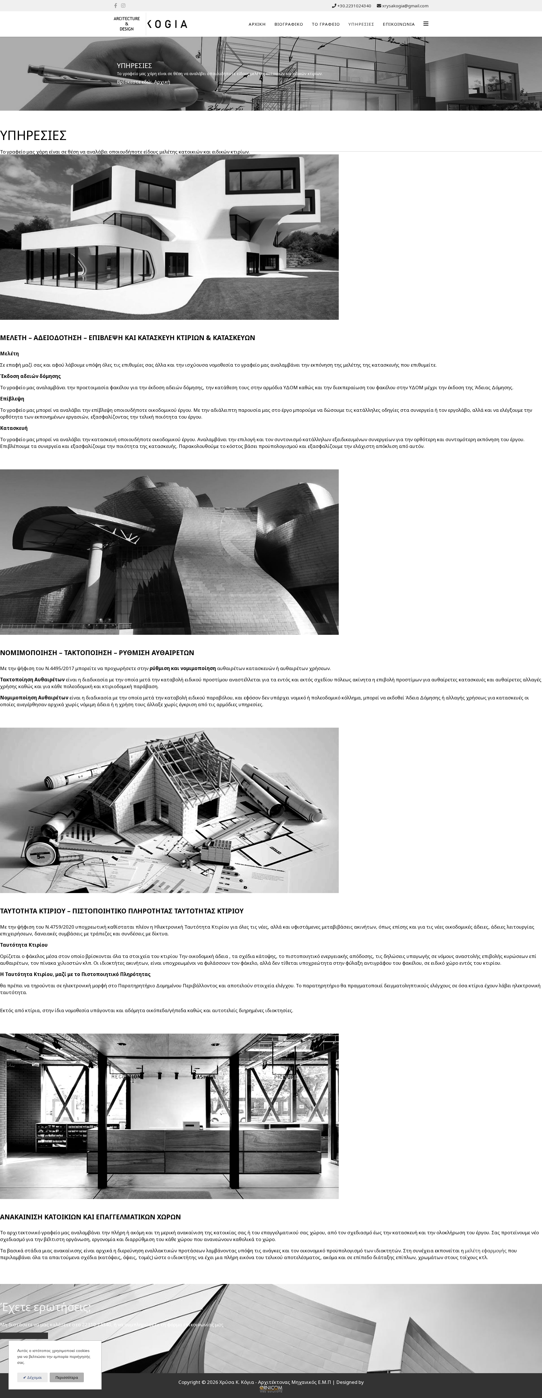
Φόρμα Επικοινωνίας (24, 1336)
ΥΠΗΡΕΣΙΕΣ (361, 24)
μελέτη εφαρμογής (486, 1250)
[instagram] (123, 5)
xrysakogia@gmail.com (405, 5)
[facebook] (115, 5)
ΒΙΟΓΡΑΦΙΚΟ (288, 24)
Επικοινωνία (399, 24)
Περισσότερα (67, 1377)
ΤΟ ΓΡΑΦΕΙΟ (326, 24)
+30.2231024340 (354, 5)
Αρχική (257, 24)
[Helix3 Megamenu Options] (426, 23)
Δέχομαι (34, 1377)
